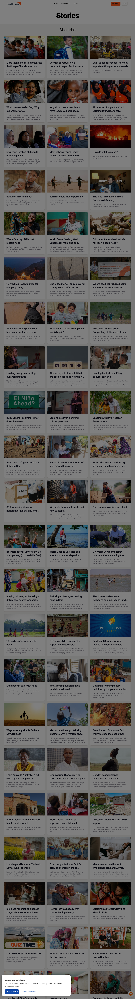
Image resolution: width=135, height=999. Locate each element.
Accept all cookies (12, 992)
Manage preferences (29, 992)
